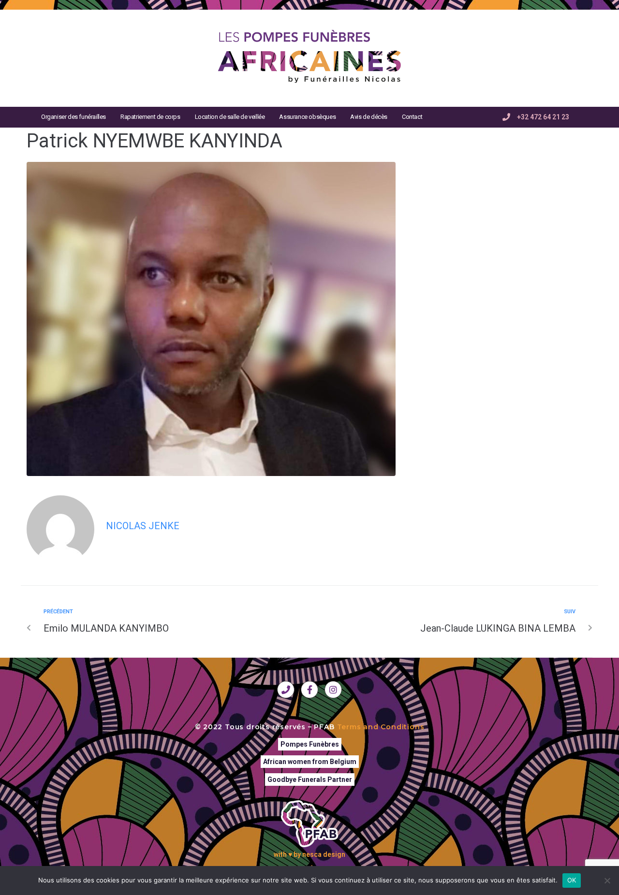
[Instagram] (333, 689)
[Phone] (286, 689)
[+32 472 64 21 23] (506, 117)
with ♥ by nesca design (309, 854)
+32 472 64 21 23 (543, 117)
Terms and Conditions (381, 726)
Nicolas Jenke (142, 526)
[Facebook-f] (309, 689)
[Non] (607, 880)
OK (571, 880)
